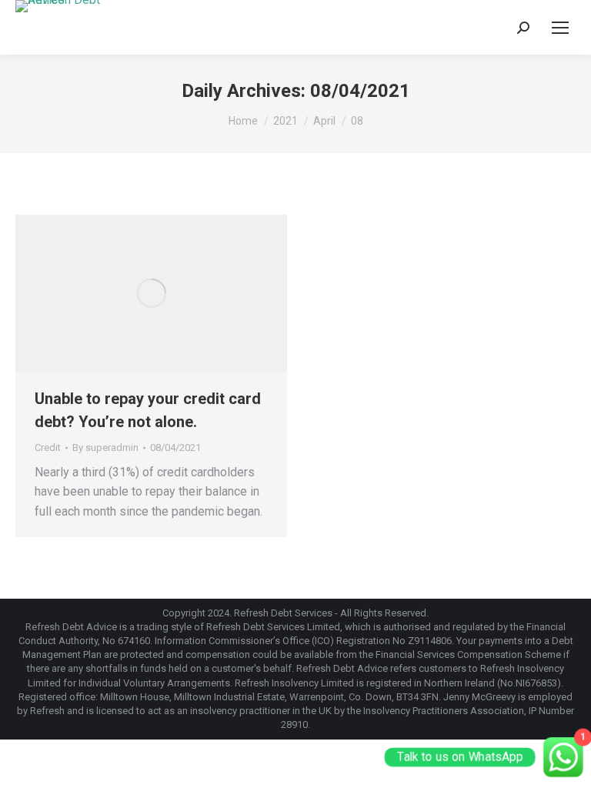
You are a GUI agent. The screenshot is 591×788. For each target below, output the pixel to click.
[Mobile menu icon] (560, 27)
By (105, 447)
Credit (48, 447)
